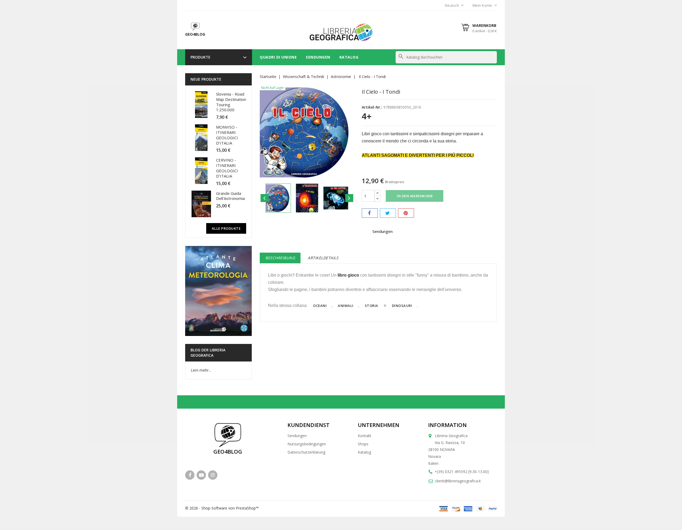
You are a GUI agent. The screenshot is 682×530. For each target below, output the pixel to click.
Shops (363, 443)
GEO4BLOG (227, 451)
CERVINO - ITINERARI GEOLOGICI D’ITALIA (227, 167)
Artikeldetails (323, 257)
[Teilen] (369, 213)
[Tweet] (388, 213)
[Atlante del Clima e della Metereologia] (218, 291)
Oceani (320, 305)
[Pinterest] (406, 213)
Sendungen (318, 57)
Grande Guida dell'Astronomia (230, 196)
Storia (371, 305)
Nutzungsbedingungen (306, 443)
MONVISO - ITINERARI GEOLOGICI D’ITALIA (227, 134)
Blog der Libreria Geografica (207, 352)
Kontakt (364, 435)
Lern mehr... (201, 370)
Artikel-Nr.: (372, 107)
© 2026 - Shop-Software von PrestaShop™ (222, 508)
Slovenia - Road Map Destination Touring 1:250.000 (231, 101)
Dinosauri (402, 305)
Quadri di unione (278, 57)
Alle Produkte (226, 228)
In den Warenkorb (414, 196)
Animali (346, 305)
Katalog (349, 57)
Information (447, 425)
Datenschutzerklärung (306, 452)
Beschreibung (280, 257)
